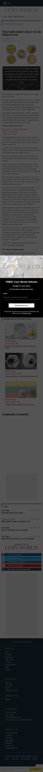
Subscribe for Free (21, 305)
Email (5, 293)
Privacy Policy (27, 313)
